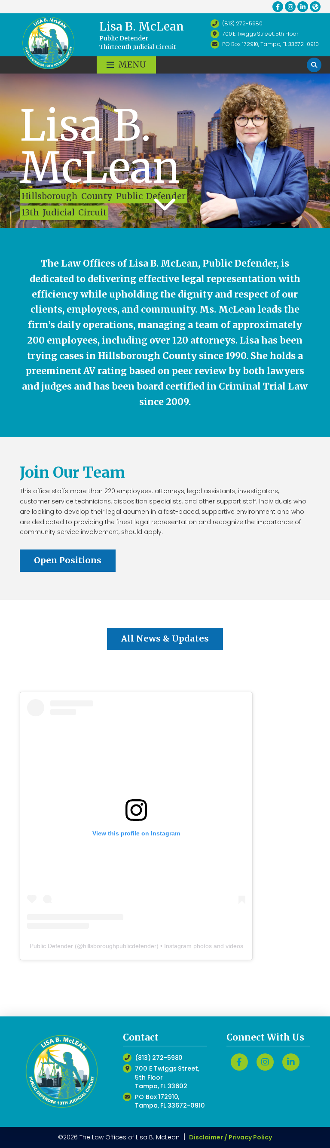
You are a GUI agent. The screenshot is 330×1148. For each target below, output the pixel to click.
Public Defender (51, 945)
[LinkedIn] (302, 6)
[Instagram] (290, 6)
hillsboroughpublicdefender (119, 945)
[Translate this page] (315, 6)
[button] (126, 65)
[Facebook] (277, 6)
